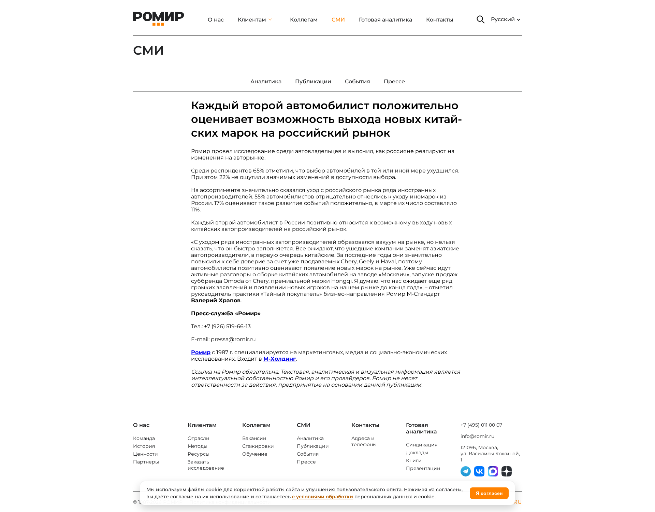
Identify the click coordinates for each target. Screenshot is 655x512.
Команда (144, 438)
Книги (414, 460)
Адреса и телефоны (364, 441)
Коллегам (304, 19)
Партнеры (146, 462)
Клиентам (252, 19)
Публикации (313, 446)
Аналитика (310, 438)
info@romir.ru (477, 436)
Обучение (254, 454)
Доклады (417, 452)
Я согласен (489, 493)
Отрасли (198, 438)
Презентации (423, 468)
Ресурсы (198, 454)
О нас (216, 19)
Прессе (306, 462)
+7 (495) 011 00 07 (481, 425)
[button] (480, 19)
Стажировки (258, 446)
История (144, 446)
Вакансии (254, 438)
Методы (197, 446)
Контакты (439, 19)
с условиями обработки (322, 497)
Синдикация (421, 445)
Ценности (145, 454)
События (308, 454)
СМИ (338, 19)
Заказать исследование (206, 465)
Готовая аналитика (385, 19)
